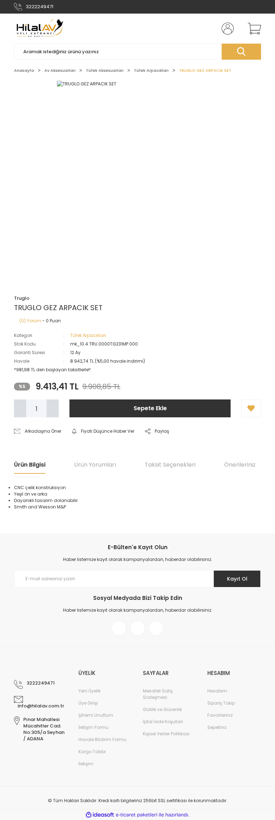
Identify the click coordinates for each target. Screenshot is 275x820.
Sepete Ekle (150, 408)
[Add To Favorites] (251, 408)
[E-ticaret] (137, 815)
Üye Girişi (88, 703)
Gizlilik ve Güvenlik (162, 709)
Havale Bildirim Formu (102, 739)
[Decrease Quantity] (20, 408)
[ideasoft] (100, 814)
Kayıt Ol (237, 578)
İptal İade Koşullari (163, 722)
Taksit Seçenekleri (170, 465)
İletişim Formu (93, 727)
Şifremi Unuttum (95, 715)
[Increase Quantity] (53, 408)
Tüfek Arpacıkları (88, 335)
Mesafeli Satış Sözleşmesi (158, 694)
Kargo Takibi (92, 752)
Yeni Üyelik (89, 691)
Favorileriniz (220, 715)
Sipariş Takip (221, 703)
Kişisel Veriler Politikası (166, 734)
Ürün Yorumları (95, 465)
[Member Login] (226, 29)
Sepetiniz (217, 727)
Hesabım (217, 691)
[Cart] (253, 29)
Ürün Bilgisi (29, 465)
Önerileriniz (240, 465)
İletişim (85, 764)
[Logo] (39, 29)
